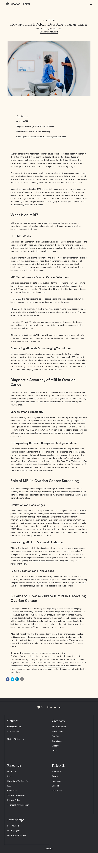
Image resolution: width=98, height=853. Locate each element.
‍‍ (33, 132)
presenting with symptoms (30, 551)
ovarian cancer (17, 160)
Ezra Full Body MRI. (56, 665)
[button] (90, 4)
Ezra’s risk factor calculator (23, 656)
